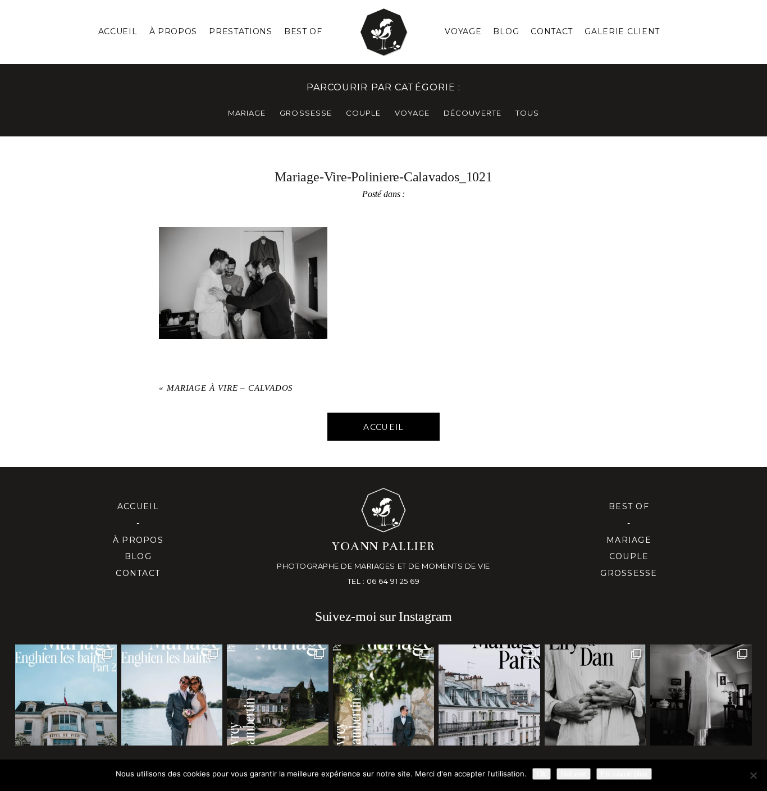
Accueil (118, 31)
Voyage (463, 31)
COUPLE (363, 112)
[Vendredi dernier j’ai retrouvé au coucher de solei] (595, 695)
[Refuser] (753, 775)
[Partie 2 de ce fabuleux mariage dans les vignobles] (277, 695)
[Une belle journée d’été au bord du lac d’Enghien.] (171, 695)
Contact (552, 31)
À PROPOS (173, 31)
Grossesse (628, 573)
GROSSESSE (305, 112)
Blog (506, 31)
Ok (541, 774)
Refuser (573, 774)
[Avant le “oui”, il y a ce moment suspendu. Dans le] (700, 695)
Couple (629, 556)
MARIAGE (247, 112)
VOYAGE (412, 112)
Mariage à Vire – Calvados (230, 387)
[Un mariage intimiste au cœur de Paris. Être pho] (489, 695)
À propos (138, 540)
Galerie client (622, 31)
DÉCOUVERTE (472, 112)
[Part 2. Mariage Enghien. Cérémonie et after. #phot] (65, 695)
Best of (629, 506)
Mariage (628, 540)
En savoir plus (624, 774)
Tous (527, 112)
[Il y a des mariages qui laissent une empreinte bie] (383, 695)
